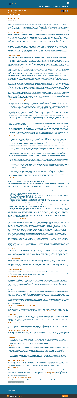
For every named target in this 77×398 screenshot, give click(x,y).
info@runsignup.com (13, 174)
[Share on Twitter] (64, 11)
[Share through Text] (67, 11)
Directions (21, 14)
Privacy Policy (20, 396)
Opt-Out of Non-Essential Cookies (16, 382)
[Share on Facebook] (62, 11)
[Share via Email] (65, 11)
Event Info (47, 6)
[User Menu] (68, 3)
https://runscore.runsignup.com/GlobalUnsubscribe (39, 213)
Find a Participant (56, 6)
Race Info (41, 6)
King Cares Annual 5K (17, 11)
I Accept (65, 396)
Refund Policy (65, 6)
